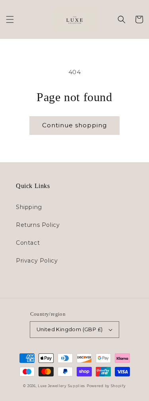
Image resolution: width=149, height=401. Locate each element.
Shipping (29, 207)
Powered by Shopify (106, 386)
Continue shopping (74, 125)
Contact (28, 242)
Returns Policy (38, 224)
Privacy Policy (37, 260)
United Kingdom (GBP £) (70, 329)
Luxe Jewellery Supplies (61, 386)
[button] (10, 19)
